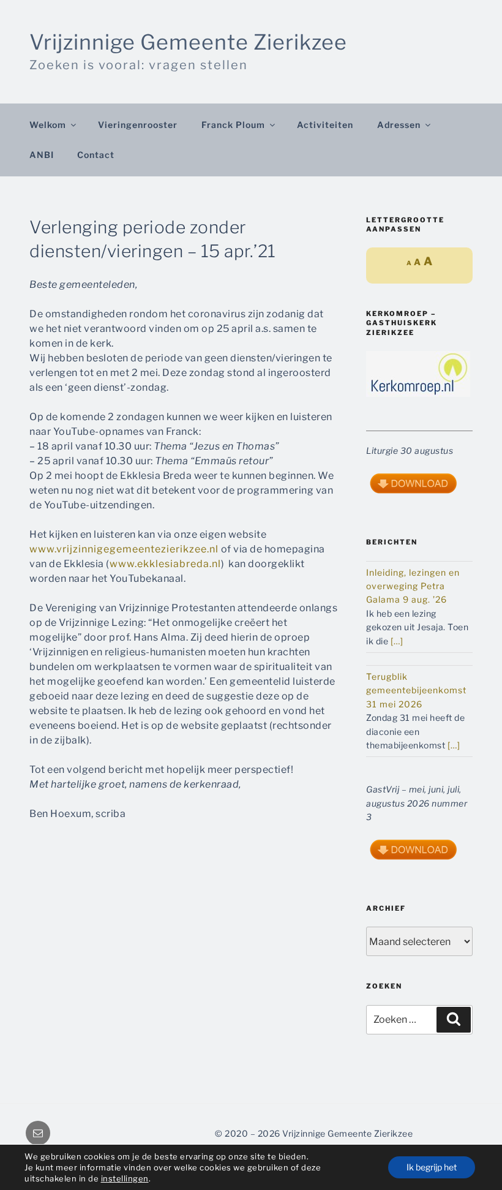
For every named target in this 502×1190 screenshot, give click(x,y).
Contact (95, 154)
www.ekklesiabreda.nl (165, 564)
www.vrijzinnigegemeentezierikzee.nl (124, 549)
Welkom (47, 124)
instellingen (125, 1178)
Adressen (399, 124)
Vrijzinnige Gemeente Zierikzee (188, 42)
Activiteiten (325, 124)
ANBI (41, 154)
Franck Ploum (233, 124)
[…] (397, 641)
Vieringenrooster (138, 124)
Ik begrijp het (431, 1167)
